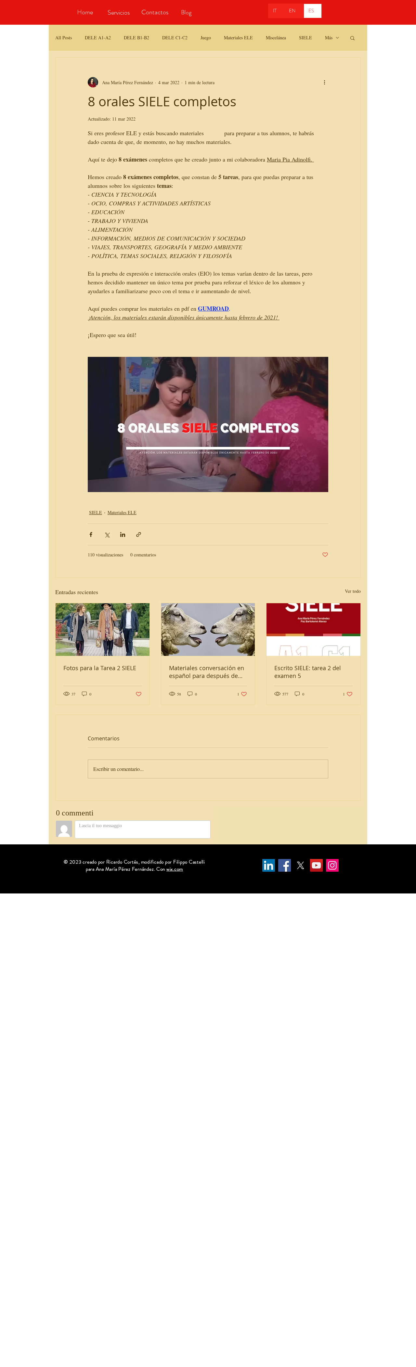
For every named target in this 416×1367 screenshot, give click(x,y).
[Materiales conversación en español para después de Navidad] (208, 629)
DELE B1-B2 (136, 37)
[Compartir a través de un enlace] (139, 534)
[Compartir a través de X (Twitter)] (107, 534)
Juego (206, 37)
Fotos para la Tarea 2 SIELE (99, 668)
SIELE (305, 37)
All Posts (63, 37)
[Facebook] (284, 865)
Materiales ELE (238, 37)
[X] (300, 865)
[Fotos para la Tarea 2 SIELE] (103, 629)
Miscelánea (276, 37)
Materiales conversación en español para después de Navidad (206, 672)
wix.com (174, 869)
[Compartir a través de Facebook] (91, 534)
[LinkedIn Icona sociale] (268, 865)
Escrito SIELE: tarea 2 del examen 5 (307, 672)
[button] (352, 37)
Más (328, 37)
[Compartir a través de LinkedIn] (123, 534)
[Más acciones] (324, 82)
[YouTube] (316, 865)
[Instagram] (332, 865)
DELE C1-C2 (175, 37)
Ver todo (353, 591)
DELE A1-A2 (98, 37)
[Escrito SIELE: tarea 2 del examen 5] (313, 629)
